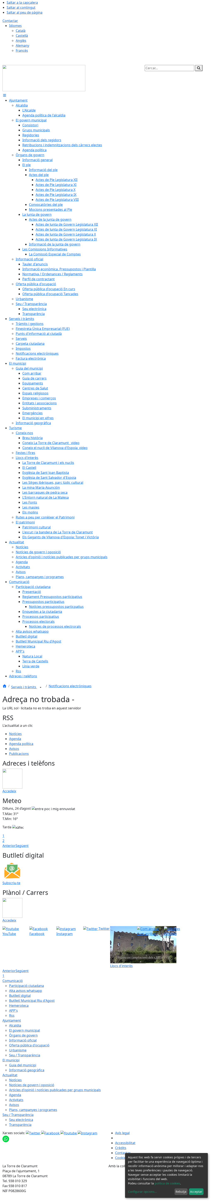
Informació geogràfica (26, 1070)
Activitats (16, 1100)
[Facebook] (50, 1133)
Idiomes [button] (15, 25)
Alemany (22, 45)
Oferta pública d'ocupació (29, 1045)
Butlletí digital (20, 995)
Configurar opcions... (142, 1192)
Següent (22, 845)
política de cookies (167, 1183)
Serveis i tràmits (24, 687)
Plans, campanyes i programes (33, 1109)
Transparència (20, 1124)
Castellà (22, 35)
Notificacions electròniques (70, 686)
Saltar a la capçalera (22, 2)
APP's (13, 1010)
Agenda (15, 738)
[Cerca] (198, 68)
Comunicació (12, 980)
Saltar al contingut (21, 7)
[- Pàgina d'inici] (43, 77)
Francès (22, 50)
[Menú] (4, 95)
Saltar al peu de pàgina (24, 12)
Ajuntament (11, 1020)
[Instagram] (87, 1133)
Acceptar (196, 1192)
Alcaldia (15, 1025)
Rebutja (181, 1192)
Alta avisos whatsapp (25, 990)
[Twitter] (33, 1133)
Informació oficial (23, 1040)
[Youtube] (69, 1133)
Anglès (21, 40)
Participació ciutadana (26, 985)
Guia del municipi (22, 1065)
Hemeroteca (19, 1005)
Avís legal (122, 1133)
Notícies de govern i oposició (31, 1085)
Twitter (104, 928)
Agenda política (21, 743)
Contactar (10, 20)
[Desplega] (40, 687)
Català (20, 30)
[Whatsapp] (5, 1138)
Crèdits (120, 1148)
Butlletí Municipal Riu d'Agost (32, 1000)
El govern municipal (24, 1030)
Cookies (121, 1157)
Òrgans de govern (23, 1035)
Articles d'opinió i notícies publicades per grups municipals (55, 1090)
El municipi (10, 1060)
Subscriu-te (11, 883)
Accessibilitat (125, 1143)
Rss (11, 1015)
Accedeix (9, 791)
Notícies (15, 733)
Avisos (14, 748)
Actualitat (9, 1075)
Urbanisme (17, 1050)
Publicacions (19, 753)
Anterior (9, 845)
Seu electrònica (21, 1119)
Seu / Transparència (24, 1055)
